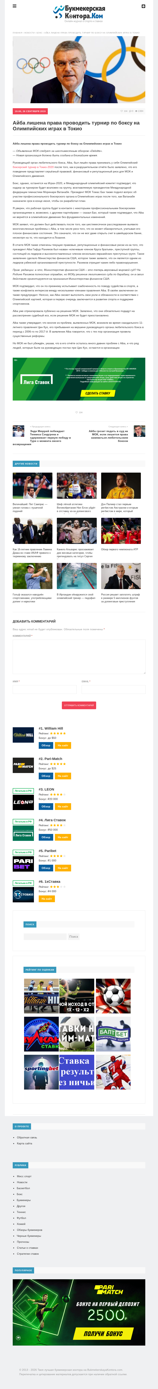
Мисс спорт (24, 1176)
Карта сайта (24, 1143)
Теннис (21, 1212)
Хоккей (21, 1223)
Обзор (46, 745)
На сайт (63, 745)
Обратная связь (27, 1137)
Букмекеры (24, 1200)
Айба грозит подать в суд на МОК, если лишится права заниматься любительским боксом (108, 436)
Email (86, 681)
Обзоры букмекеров (29, 1229)
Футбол (21, 1217)
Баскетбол (23, 1188)
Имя (16, 681)
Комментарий (22, 636)
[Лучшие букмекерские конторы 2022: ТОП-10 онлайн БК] (79, 8)
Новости (22, 1182)
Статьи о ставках (27, 1247)
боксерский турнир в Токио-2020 (33, 167)
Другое (21, 1206)
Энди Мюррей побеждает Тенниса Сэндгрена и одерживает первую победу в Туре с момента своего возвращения (42, 438)
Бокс (20, 1194)
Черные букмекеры (29, 1235)
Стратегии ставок (28, 1253)
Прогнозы (23, 1241)
